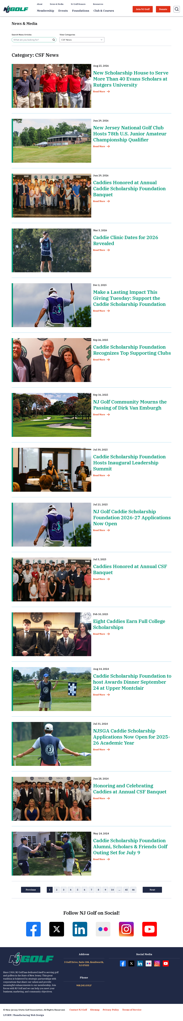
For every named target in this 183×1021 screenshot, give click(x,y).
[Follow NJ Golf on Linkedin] (80, 929)
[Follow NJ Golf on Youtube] (149, 929)
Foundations (80, 10)
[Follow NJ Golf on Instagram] (126, 929)
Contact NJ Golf (78, 1009)
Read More (99, 91)
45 (126, 889)
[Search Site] (53, 39)
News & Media (56, 4)
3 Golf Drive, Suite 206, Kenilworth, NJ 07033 (84, 964)
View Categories (67, 34)
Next (152, 889)
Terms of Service (131, 1009)
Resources (98, 4)
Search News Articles (21, 34)
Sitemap (95, 1009)
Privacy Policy (111, 1009)
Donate (163, 9)
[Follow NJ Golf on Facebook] (33, 929)
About (39, 4)
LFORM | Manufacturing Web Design (23, 1015)
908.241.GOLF (84, 985)
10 (112, 889)
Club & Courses (104, 10)
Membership (45, 10)
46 (133, 889)
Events (63, 10)
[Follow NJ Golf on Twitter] (56, 929)
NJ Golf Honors (78, 4)
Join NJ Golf (143, 9)
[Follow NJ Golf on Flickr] (103, 929)
